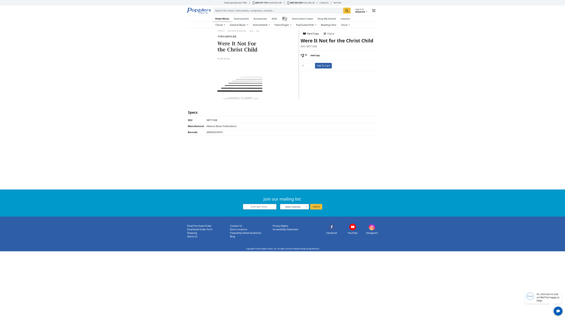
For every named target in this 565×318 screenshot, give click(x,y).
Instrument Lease (302, 18)
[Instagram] (372, 227)
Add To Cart (323, 65)
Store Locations (238, 229)
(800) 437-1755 (261, 2)
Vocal (344, 24)
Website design (299, 248)
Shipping (192, 233)
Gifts (274, 18)
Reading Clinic (328, 24)
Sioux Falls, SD (309, 2)
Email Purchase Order (199, 225)
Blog (232, 236)
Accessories (260, 18)
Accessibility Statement (285, 229)
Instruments (241, 18)
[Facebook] (331, 227)
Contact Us (324, 2)
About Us (192, 236)
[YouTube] (352, 227)
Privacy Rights (280, 225)
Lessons (345, 18)
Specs (193, 112)
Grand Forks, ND (275, 2)
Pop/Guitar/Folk (305, 24)
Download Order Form (199, 229)
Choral (219, 24)
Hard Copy (312, 33)
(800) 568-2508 (296, 2)
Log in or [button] (360, 10)
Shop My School (327, 18)
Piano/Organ (282, 24)
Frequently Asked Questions (245, 233)
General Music (238, 24)
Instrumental (260, 24)
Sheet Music (222, 18)
